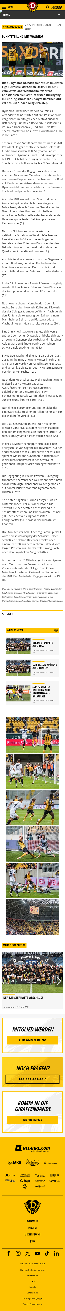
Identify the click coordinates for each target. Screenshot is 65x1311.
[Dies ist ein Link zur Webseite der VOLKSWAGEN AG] (25, 1186)
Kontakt (32, 1287)
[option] (32, 981)
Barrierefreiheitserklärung (32, 1270)
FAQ (32, 1281)
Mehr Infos (32, 1120)
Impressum (32, 1275)
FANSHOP (32, 1228)
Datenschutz (32, 1292)
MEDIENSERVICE (32, 1234)
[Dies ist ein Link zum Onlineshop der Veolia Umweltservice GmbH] (54, 1180)
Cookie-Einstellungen (32, 1304)
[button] (47, 7)
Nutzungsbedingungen (32, 1298)
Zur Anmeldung (32, 1040)
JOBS (32, 1241)
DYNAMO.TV (32, 1221)
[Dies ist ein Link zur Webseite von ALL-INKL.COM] (32, 1148)
